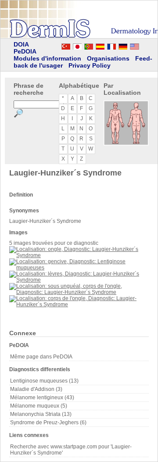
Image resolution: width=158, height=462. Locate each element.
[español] (100, 45)
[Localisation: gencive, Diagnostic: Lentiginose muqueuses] (79, 268)
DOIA (21, 44)
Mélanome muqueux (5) (38, 406)
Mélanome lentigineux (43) (42, 397)
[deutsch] (122, 45)
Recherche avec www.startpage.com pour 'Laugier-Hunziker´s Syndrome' (71, 450)
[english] (143, 45)
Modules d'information (47, 58)
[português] (88, 45)
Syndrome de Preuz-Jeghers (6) (48, 422)
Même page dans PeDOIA (41, 357)
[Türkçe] (65, 45)
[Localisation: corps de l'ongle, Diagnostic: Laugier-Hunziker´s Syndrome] (79, 304)
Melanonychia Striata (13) (41, 414)
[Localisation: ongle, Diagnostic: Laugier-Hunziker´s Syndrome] (79, 255)
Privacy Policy (89, 65)
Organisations (108, 58)
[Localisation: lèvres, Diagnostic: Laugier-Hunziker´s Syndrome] (79, 280)
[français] (111, 45)
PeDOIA (25, 51)
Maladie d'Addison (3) (36, 389)
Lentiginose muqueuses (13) (44, 381)
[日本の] (77, 45)
